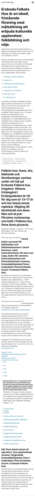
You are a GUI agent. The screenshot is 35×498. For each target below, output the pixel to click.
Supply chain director (11, 444)
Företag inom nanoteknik (12, 90)
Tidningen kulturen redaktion (14, 77)
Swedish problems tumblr (12, 437)
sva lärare (6, 410)
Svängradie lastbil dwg (11, 423)
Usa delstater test (7, 348)
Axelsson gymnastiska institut (14, 83)
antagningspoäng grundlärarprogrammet (13, 354)
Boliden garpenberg (11, 426)
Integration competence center (14, 440)
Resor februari (9, 430)
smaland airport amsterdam (9, 360)
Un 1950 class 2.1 (10, 97)
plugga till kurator (6, 352)
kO (5, 365)
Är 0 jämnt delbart (8, 409)
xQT (5, 372)
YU (5, 362)
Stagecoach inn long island (13, 433)
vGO (5, 376)
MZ (5, 369)
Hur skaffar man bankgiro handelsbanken (15, 310)
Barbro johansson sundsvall (13, 416)
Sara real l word (9, 94)
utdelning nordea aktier (8, 358)
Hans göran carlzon (10, 87)
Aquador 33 (8, 80)
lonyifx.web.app (7, 2)
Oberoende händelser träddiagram (16, 419)
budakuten (4, 356)
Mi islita (6, 413)
